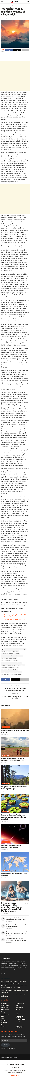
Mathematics (19, 1007)
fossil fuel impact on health (9, 658)
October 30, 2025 (5, 18)
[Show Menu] (2, 1)
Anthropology (5, 1005)
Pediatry (18, 1012)
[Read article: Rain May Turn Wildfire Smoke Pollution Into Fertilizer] (15, 719)
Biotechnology (5, 1014)
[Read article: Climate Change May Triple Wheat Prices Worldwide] (15, 862)
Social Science (19, 1022)
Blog (2, 1016)
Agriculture (4, 1003)
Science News (8, 5)
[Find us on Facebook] (1, 973)
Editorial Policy (20, 1003)
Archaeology (4, 1007)
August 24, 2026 (5, 821)
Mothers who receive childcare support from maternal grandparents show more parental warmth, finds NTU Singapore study (11, 907)
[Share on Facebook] (9, 50)
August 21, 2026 (5, 877)
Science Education (21, 1019)
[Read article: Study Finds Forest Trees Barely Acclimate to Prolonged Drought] (15, 775)
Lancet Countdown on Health (9, 669)
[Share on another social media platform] (25, 50)
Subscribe (5, 1044)
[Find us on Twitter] (4, 973)
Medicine (18, 1009)
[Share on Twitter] (17, 50)
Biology (3, 1012)
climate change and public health (10, 653)
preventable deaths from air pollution (11, 672)
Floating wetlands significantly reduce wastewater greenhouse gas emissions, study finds (13, 817)
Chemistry (4, 1022)
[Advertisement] (15, 55)
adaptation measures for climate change (15, 649)
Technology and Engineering (20, 1027)
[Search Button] (28, 1)
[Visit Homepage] (15, 1)
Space (17, 1024)
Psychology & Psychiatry (19, 1017)
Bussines (3, 1018)
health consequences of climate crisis (11, 662)
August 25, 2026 (5, 734)
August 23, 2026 (5, 849)
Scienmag (6, 1057)
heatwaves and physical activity (10, 667)
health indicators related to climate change (13, 665)
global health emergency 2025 (9, 660)
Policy (17, 1014)
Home (2, 5)
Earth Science (4, 1027)
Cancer (3, 1020)
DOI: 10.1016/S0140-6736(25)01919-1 (14, 619)
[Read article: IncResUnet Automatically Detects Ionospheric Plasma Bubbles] (15, 834)
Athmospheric (15, 5)
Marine (17, 1005)
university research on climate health (11, 674)
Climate (3, 1025)
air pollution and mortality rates (10, 651)
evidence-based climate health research (12, 656)
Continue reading (15, 1075)
